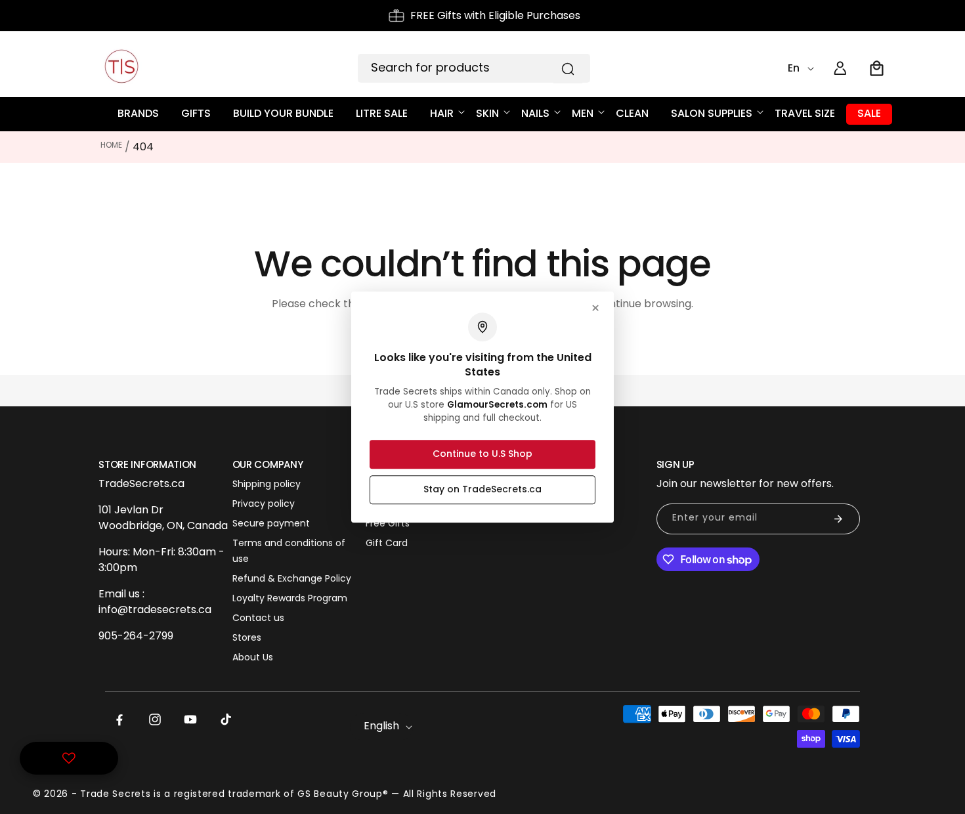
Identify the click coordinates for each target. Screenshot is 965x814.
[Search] (567, 68)
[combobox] (474, 68)
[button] (877, 68)
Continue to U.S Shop (482, 453)
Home (111, 144)
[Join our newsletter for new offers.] (838, 518)
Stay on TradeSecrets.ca (482, 489)
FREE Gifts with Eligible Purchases (495, 15)
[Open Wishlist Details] (69, 758)
